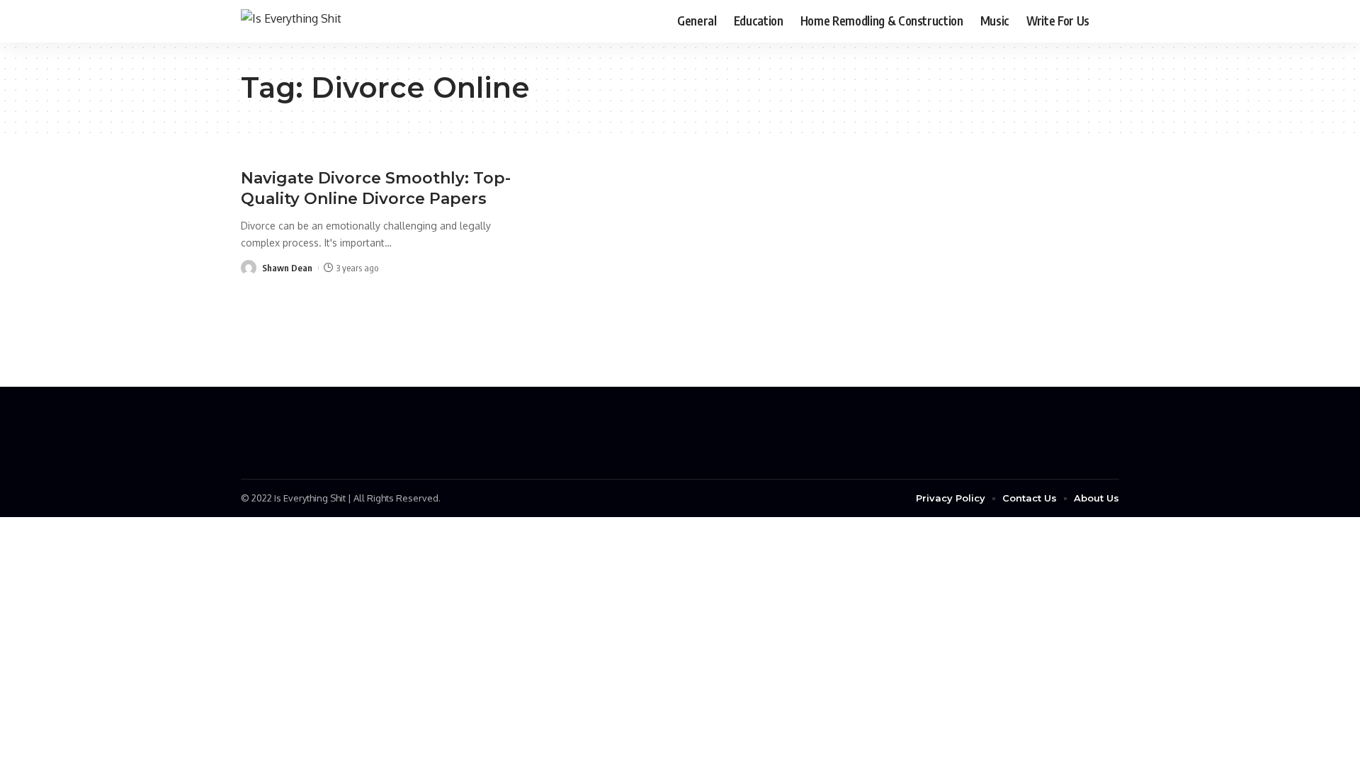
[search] (1108, 21)
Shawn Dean (287, 267)
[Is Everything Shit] (291, 21)
